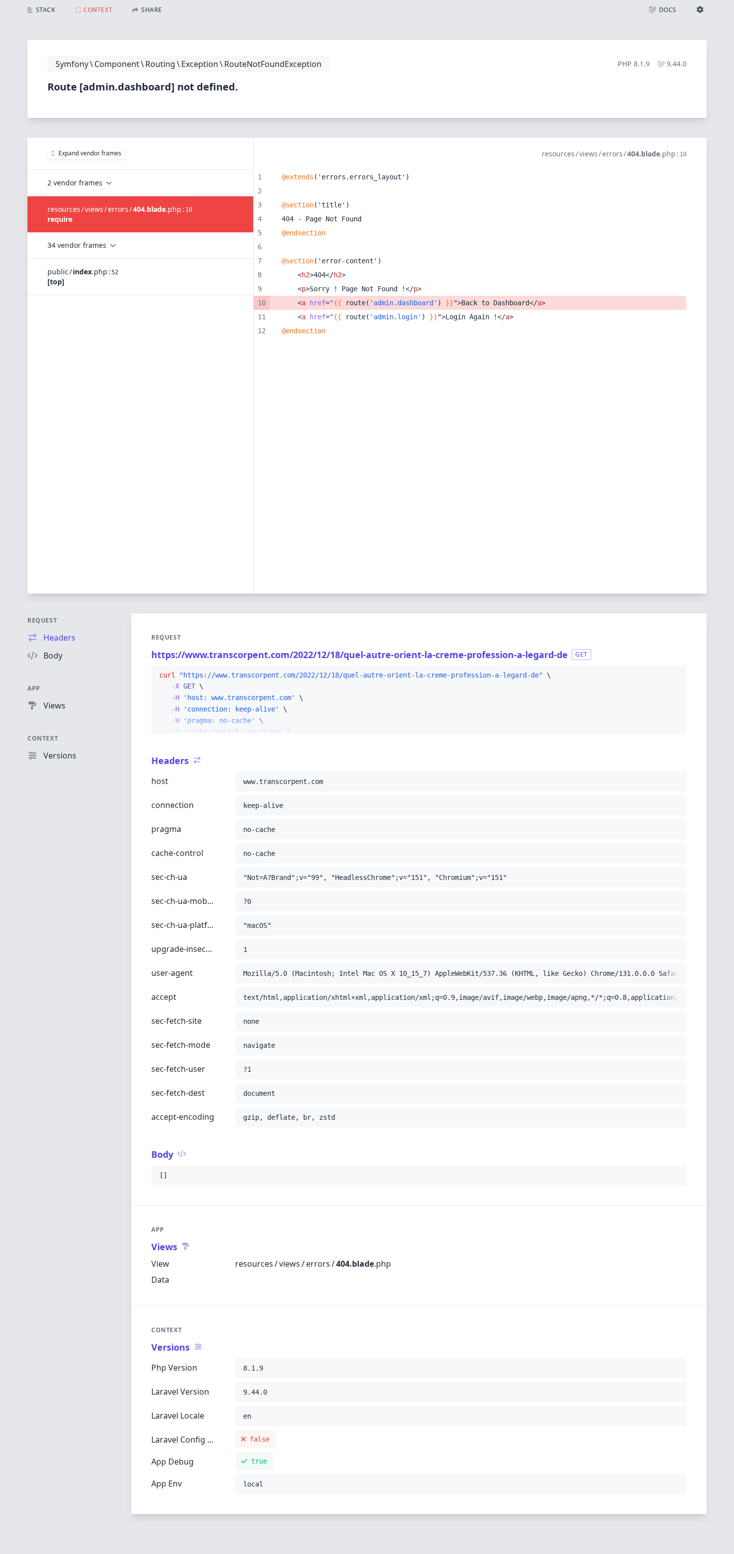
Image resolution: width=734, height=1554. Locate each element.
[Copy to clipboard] (675, 676)
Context (42, 738)
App (33, 688)
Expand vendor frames (89, 153)
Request (42, 620)
